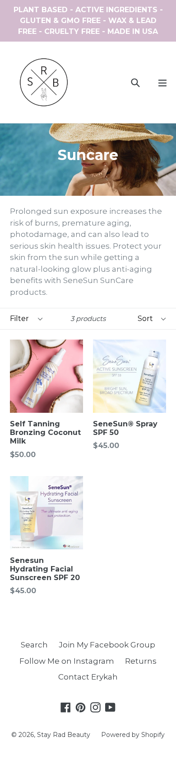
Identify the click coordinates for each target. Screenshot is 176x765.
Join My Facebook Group (107, 644)
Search (34, 644)
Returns (141, 661)
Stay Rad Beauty (63, 735)
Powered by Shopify (133, 735)
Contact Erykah (88, 676)
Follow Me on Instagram (66, 661)
